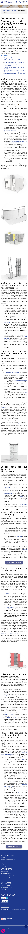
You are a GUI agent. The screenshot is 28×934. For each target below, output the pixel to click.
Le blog (9, 10)
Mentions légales (6, 928)
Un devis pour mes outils (14, 562)
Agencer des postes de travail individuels (14, 70)
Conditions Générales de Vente (18, 928)
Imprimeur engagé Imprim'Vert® (8, 859)
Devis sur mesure (4, 871)
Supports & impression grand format (9, 875)
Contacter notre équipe (14, 846)
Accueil (3, 10)
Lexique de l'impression (6, 891)
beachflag (13, 812)
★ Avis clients (9, 918)
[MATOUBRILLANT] (6, 2)
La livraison (3, 880)
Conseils (14, 10)
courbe (14, 717)
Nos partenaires (4, 861)
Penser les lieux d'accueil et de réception (14, 62)
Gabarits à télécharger (7, 887)
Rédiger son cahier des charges (12, 58)
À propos (3, 857)
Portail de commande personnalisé (8, 878)
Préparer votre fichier (5, 885)
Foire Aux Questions (5, 866)
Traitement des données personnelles (14, 930)
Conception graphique (6, 873)
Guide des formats (5, 889)
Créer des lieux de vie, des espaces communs (15, 72)
